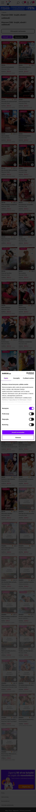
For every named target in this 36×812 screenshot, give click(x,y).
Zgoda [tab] (6, 378)
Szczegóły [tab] (16, 378)
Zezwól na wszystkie (18, 432)
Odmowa (18, 437)
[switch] (31, 413)
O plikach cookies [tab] (28, 378)
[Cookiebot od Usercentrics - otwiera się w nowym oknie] (26, 373)
